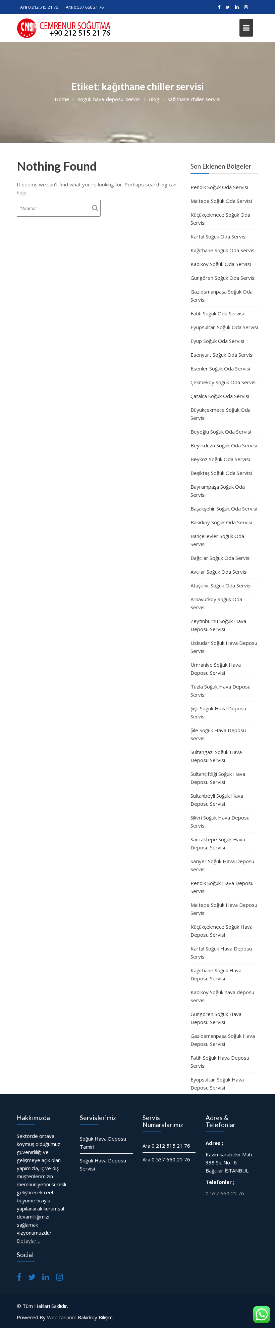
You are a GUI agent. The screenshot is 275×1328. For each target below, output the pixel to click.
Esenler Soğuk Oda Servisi (220, 368)
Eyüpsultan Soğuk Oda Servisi (224, 327)
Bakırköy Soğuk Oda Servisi (221, 522)
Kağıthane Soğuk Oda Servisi (223, 250)
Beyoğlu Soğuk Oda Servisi (220, 431)
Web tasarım (61, 1317)
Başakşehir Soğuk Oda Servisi (223, 508)
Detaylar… (28, 1240)
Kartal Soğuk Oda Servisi (218, 236)
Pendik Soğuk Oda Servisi (219, 187)
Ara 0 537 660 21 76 (85, 7)
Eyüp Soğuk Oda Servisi (217, 341)
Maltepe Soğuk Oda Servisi (221, 200)
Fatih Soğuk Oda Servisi (217, 313)
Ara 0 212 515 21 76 (39, 7)
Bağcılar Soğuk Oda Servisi (220, 558)
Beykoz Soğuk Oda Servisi (220, 459)
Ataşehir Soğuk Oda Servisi (221, 585)
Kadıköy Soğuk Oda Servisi (220, 264)
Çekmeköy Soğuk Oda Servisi (223, 382)
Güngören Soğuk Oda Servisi (223, 277)
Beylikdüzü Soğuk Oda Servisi (223, 445)
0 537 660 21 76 (225, 1193)
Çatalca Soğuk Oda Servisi (219, 396)
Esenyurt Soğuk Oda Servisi (222, 354)
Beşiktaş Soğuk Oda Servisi (221, 473)
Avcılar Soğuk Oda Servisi (219, 571)
